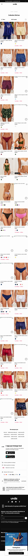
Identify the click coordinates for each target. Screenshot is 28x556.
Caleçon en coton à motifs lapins (6, 67)
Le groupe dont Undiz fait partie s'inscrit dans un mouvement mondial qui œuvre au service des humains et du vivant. (15, 489)
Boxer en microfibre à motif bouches (21, 308)
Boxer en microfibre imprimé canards (21, 389)
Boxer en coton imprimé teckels (6, 417)
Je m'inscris (23, 480)
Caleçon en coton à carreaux (20, 67)
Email (2, 515)
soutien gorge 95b (14, 438)
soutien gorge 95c (21, 432)
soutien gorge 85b (14, 434)
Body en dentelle (3, 176)
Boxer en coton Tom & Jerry (19, 417)
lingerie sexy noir (7, 434)
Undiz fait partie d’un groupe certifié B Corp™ (15, 487)
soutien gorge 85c (14, 436)
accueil (12, 11)
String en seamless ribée (5, 308)
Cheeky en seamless (18, 281)
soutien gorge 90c (7, 436)
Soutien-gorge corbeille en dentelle (21, 151)
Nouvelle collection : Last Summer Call (12, 1)
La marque (15, 11)
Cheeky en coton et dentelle (20, 227)
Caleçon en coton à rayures (19, 40)
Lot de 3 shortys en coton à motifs (21, 254)
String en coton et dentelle (5, 254)
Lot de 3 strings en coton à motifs (20, 122)
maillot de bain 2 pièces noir (12, 432)
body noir (5, 432)
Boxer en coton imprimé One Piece (7, 389)
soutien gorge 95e (21, 434)
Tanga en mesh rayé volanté (5, 201)
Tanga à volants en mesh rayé (6, 227)
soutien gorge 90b (21, 436)
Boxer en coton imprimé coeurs (20, 362)
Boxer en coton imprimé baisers (6, 362)
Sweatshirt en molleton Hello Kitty (6, 40)
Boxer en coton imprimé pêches (6, 335)
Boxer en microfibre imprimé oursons (21, 335)
